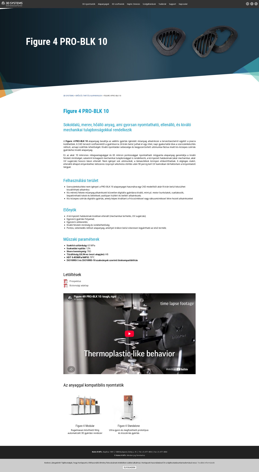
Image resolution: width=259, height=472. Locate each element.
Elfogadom (129, 467)
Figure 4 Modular (85, 426)
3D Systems (68, 95)
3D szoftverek (118, 4)
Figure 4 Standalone (129, 426)
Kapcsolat (247, 3)
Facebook (251, 3)
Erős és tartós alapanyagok (89, 95)
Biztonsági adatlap (78, 285)
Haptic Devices (133, 4)
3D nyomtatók (88, 4)
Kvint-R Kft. (97, 452)
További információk (206, 462)
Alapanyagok (103, 4)
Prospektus (75, 281)
